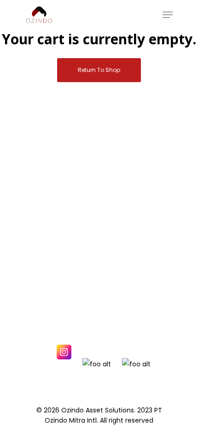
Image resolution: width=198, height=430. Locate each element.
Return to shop (99, 70)
